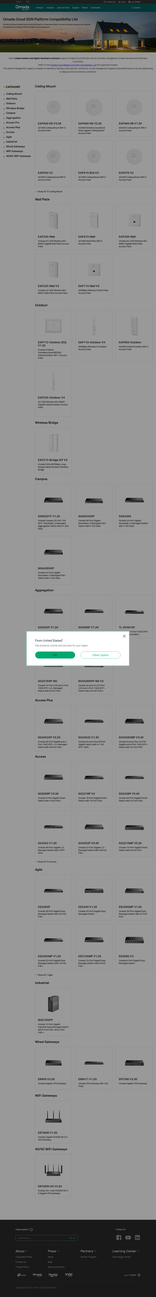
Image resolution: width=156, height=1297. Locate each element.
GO (55, 655)
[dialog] (78, 648)
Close (124, 636)
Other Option (100, 655)
